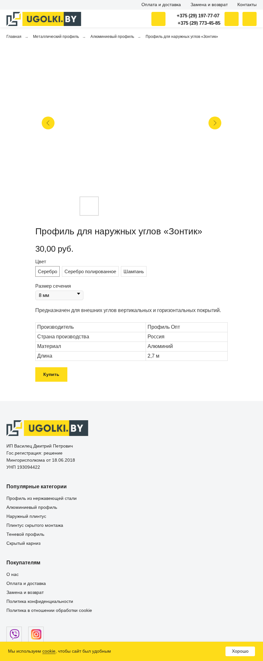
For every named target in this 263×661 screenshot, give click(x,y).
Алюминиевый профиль (112, 36)
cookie (48, 651)
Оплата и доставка (26, 583)
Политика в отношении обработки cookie (49, 610)
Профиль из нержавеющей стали (41, 498)
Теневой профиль (25, 534)
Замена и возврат (25, 592)
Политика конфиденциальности (39, 601)
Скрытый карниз (23, 543)
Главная (13, 36)
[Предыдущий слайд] (48, 123)
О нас (12, 574)
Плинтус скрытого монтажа (34, 525)
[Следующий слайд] (214, 123)
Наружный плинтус (26, 516)
